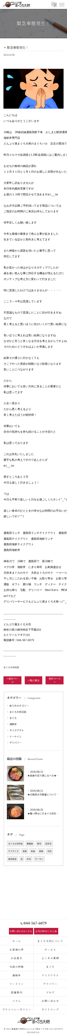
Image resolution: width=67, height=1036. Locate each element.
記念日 (48, 843)
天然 (49, 851)
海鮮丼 (13, 724)
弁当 (29, 859)
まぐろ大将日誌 (11, 667)
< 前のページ (12, 680)
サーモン (39, 859)
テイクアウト (16, 730)
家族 (25, 851)
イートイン (15, 736)
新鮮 (41, 851)
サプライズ (13, 851)
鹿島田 (30, 843)
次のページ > (55, 680)
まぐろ (13, 718)
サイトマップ (50, 1009)
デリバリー (15, 742)
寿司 (39, 843)
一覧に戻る (33, 680)
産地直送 (12, 859)
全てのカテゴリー (19, 705)
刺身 (33, 851)
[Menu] (62, 4)
